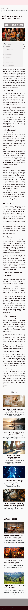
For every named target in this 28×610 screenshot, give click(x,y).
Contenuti (7, 44)
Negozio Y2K (20, 97)
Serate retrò (8, 52)
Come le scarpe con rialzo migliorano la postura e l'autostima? (14, 457)
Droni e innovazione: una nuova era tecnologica (13, 536)
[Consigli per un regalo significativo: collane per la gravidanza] (14, 401)
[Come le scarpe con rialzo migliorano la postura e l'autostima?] (14, 447)
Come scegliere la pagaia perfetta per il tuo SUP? (14, 433)
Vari (7, 8)
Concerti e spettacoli (9, 65)
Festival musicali (9, 49)
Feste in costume (9, 62)
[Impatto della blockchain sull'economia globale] (14, 552)
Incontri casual (8, 54)
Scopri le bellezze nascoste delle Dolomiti (14, 586)
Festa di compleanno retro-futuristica (13, 60)
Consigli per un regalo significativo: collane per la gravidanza (14, 410)
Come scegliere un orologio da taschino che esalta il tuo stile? (14, 504)
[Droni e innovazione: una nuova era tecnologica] (14, 527)
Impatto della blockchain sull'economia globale (13, 561)
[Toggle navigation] (3, 2)
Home (2, 8)
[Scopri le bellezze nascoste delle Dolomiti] (14, 577)
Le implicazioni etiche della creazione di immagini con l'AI (14, 481)
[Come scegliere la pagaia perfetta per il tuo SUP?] (14, 424)
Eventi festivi (8, 46)
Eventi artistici (8, 57)
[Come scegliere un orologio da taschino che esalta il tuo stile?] (14, 495)
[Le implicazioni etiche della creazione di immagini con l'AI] (14, 472)
